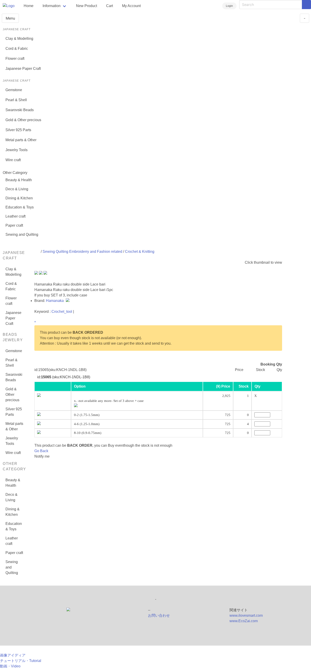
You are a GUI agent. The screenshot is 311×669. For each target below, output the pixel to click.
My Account (131, 6)
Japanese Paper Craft (23, 68)
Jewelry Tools (16, 150)
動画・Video (10, 666)
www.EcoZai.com (243, 621)
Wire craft (13, 160)
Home (28, 6)
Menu (10, 18)
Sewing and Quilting (21, 234)
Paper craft (14, 225)
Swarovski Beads (19, 110)
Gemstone (13, 90)
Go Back (41, 451)
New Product (86, 6)
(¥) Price (223, 386)
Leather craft (15, 216)
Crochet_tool (61, 311)
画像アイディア (12, 655)
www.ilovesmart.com (246, 615)
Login (229, 6)
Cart (109, 6)
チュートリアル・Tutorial (20, 661)
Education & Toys (19, 207)
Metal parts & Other (20, 140)
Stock (244, 386)
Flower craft (14, 58)
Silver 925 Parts (18, 130)
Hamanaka (55, 301)
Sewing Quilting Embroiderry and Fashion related (82, 251)
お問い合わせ (159, 615)
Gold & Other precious (23, 120)
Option (80, 386)
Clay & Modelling (19, 38)
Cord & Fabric (16, 48)
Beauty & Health (18, 180)
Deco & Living (16, 189)
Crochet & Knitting (139, 251)
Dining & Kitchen (19, 198)
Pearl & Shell (16, 100)
